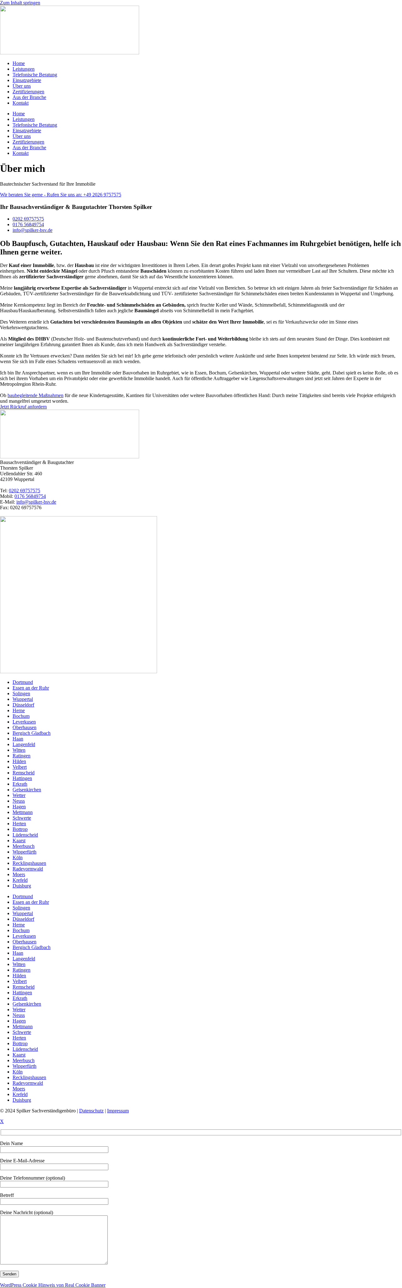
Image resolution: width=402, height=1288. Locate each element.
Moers (19, 874)
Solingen (21, 693)
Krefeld (20, 880)
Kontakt (21, 103)
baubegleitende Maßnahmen (35, 395)
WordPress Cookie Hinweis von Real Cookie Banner (53, 1285)
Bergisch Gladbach (32, 733)
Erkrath (20, 784)
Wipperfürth (24, 851)
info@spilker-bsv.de (36, 502)
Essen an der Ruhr (31, 687)
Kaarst (19, 840)
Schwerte (22, 818)
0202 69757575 (24, 490)
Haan (18, 738)
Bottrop (20, 829)
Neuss (19, 801)
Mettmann (23, 812)
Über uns (22, 86)
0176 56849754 (30, 496)
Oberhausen (24, 727)
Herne (19, 710)
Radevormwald (28, 868)
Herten (19, 823)
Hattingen (22, 778)
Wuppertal (23, 699)
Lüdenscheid (25, 835)
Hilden (19, 761)
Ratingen (21, 755)
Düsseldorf (23, 704)
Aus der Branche (29, 97)
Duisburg (22, 885)
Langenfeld (24, 744)
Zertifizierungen (28, 91)
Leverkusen (24, 721)
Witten (19, 750)
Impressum (118, 1110)
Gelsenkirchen (27, 789)
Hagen (19, 806)
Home (19, 63)
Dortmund (23, 682)
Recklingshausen (29, 863)
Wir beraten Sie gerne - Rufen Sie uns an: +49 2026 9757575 (60, 194)
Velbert (20, 767)
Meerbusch (24, 846)
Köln (18, 857)
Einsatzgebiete (27, 80)
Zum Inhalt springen (20, 2)
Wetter (19, 795)
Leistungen (24, 69)
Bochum (21, 716)
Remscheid (24, 772)
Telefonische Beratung (35, 74)
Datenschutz (91, 1110)
